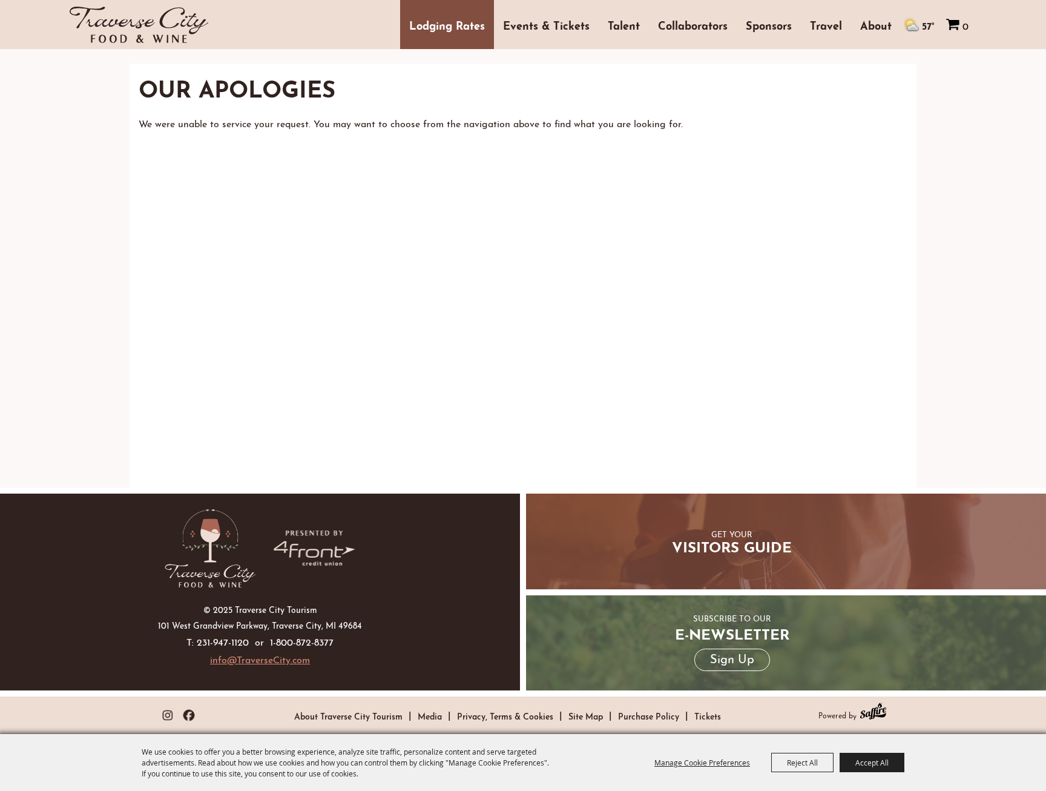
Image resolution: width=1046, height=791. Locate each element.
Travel (826, 24)
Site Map (585, 715)
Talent (624, 24)
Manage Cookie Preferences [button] (702, 762)
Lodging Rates (447, 24)
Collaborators (693, 24)
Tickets (707, 715)
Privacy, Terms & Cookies (505, 715)
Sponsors (769, 24)
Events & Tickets (546, 24)
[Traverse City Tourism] (138, 25)
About (876, 24)
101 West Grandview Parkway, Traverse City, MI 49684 (260, 624)
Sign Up (732, 657)
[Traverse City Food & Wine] (210, 548)
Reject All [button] (802, 762)
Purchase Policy (648, 715)
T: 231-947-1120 (217, 641)
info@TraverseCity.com (260, 659)
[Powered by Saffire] (873, 712)
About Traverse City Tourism (348, 715)
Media (430, 715)
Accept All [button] (872, 762)
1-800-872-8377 (302, 641)
